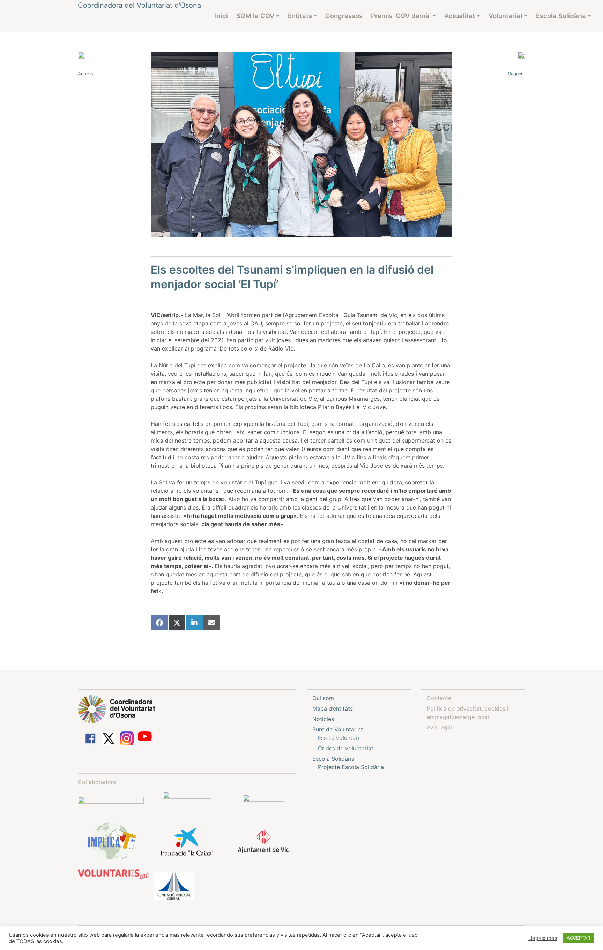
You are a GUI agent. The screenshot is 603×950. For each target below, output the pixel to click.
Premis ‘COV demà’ (401, 16)
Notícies (323, 718)
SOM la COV (255, 16)
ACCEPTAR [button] (578, 938)
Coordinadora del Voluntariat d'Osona (139, 5)
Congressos (344, 16)
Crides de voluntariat (345, 748)
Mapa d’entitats (332, 708)
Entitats (300, 16)
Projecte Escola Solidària (351, 767)
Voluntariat (506, 16)
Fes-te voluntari (338, 737)
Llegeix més (542, 938)
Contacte (439, 698)
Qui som (323, 698)
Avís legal (439, 727)
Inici (221, 16)
